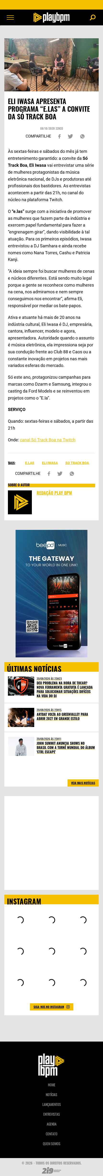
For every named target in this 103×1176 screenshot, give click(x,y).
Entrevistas (51, 1114)
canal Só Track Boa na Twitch (47, 439)
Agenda (52, 1123)
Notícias (51, 1094)
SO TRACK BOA (77, 463)
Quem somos (51, 1143)
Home (51, 1084)
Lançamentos (51, 1104)
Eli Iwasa (50, 463)
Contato (51, 1133)
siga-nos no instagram (49, 1007)
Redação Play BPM (54, 493)
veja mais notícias (83, 783)
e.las (29, 463)
